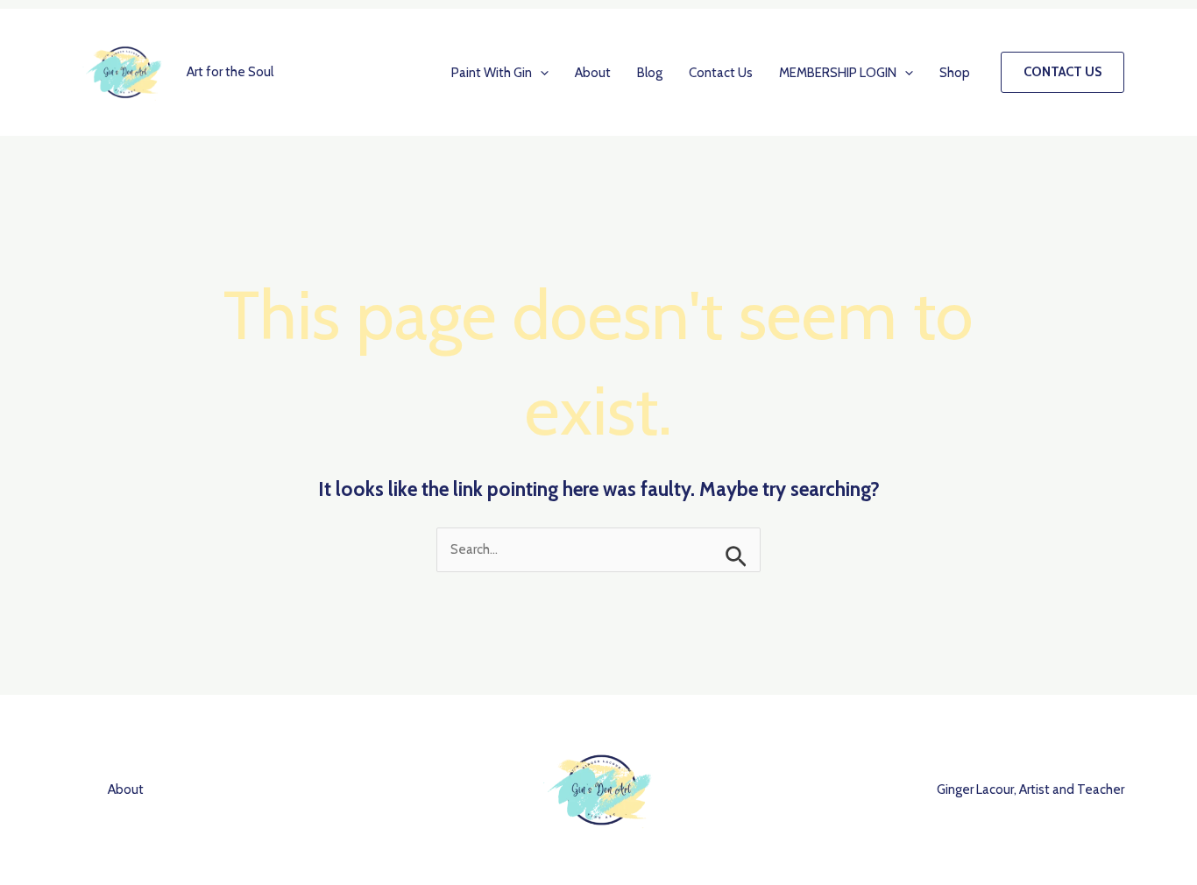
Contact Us (721, 73)
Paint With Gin (491, 73)
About (593, 73)
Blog (649, 73)
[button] (540, 72)
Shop (954, 73)
